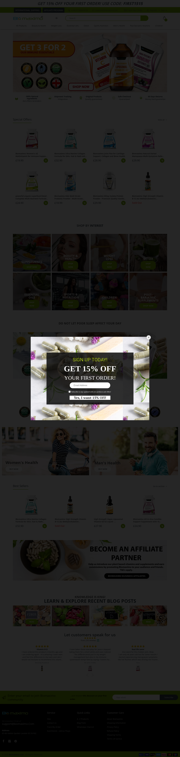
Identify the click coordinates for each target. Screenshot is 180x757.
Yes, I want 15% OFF (90, 398)
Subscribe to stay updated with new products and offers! (91, 392)
